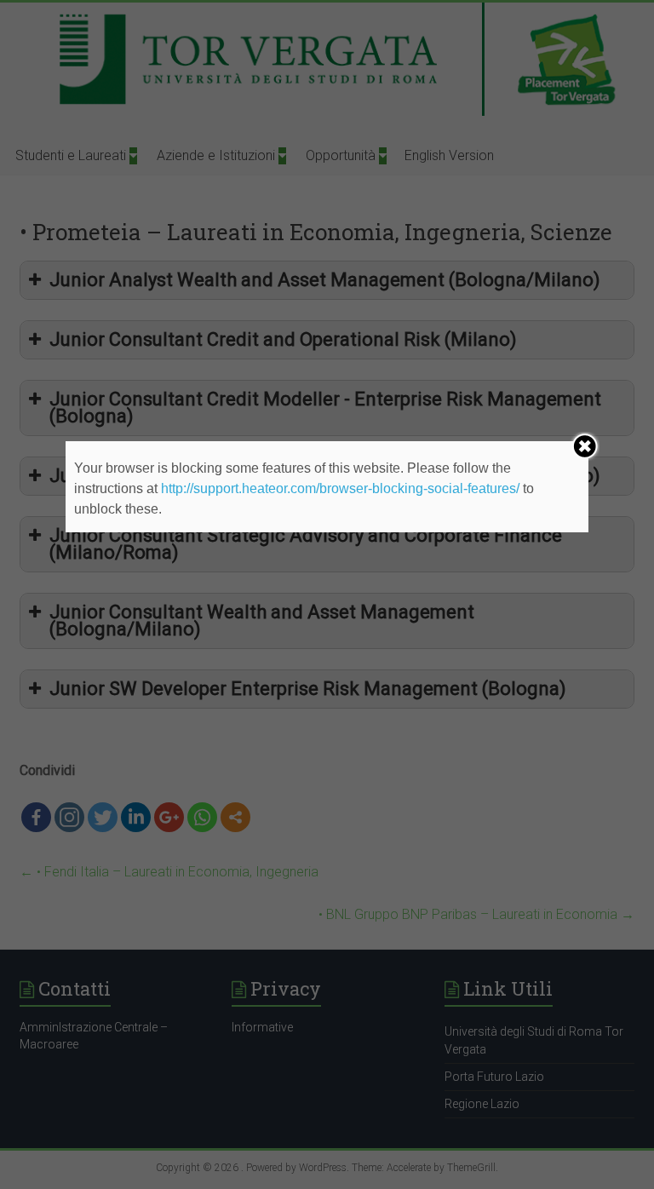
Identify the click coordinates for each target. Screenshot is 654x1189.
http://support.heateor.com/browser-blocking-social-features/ (340, 488)
